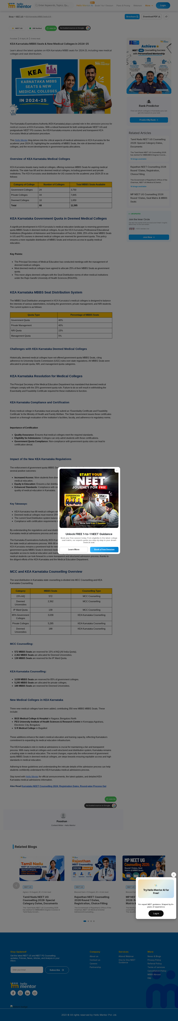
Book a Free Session (104, 549)
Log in (156, 913)
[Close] (173, 874)
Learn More (73, 549)
